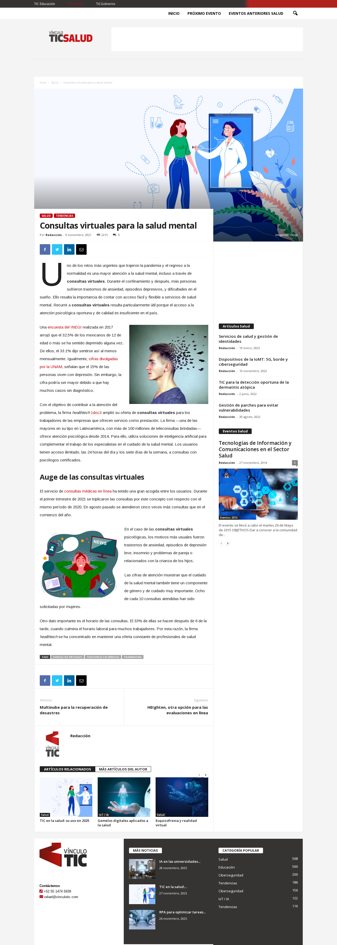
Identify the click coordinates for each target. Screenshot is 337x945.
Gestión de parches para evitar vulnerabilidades (248, 407)
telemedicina (133, 657)
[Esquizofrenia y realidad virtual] (182, 797)
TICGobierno (105, 4)
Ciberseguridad (231, 875)
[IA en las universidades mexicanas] (142, 869)
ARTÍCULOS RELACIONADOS (67, 769)
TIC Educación (44, 4)
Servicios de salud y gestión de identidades (248, 339)
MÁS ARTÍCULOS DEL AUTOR (123, 769)
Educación (227, 867)
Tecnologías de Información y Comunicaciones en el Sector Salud (255, 449)
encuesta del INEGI (65, 327)
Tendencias (64, 216)
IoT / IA (104, 815)
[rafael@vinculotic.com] (41, 897)
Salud (54, 82)
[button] (295, 13)
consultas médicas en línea (88, 491)
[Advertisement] (207, 39)
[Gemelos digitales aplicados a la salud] (124, 797)
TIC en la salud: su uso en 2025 (64, 820)
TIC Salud (75, 4)
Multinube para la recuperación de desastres (74, 710)
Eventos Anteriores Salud (256, 13)
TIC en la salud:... (173, 886)
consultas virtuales (67, 657)
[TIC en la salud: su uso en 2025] (66, 797)
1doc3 (96, 412)
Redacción (54, 235)
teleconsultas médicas (103, 657)
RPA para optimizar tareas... (182, 912)
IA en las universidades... (179, 861)
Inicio (174, 13)
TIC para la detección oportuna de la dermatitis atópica (254, 384)
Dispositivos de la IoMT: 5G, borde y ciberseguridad (253, 361)
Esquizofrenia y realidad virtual (176, 822)
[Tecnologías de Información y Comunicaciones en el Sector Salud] (258, 494)
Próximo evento (204, 13)
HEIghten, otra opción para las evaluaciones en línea (177, 710)
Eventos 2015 (229, 517)
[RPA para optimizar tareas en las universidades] (142, 919)
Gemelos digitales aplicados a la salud (123, 822)
